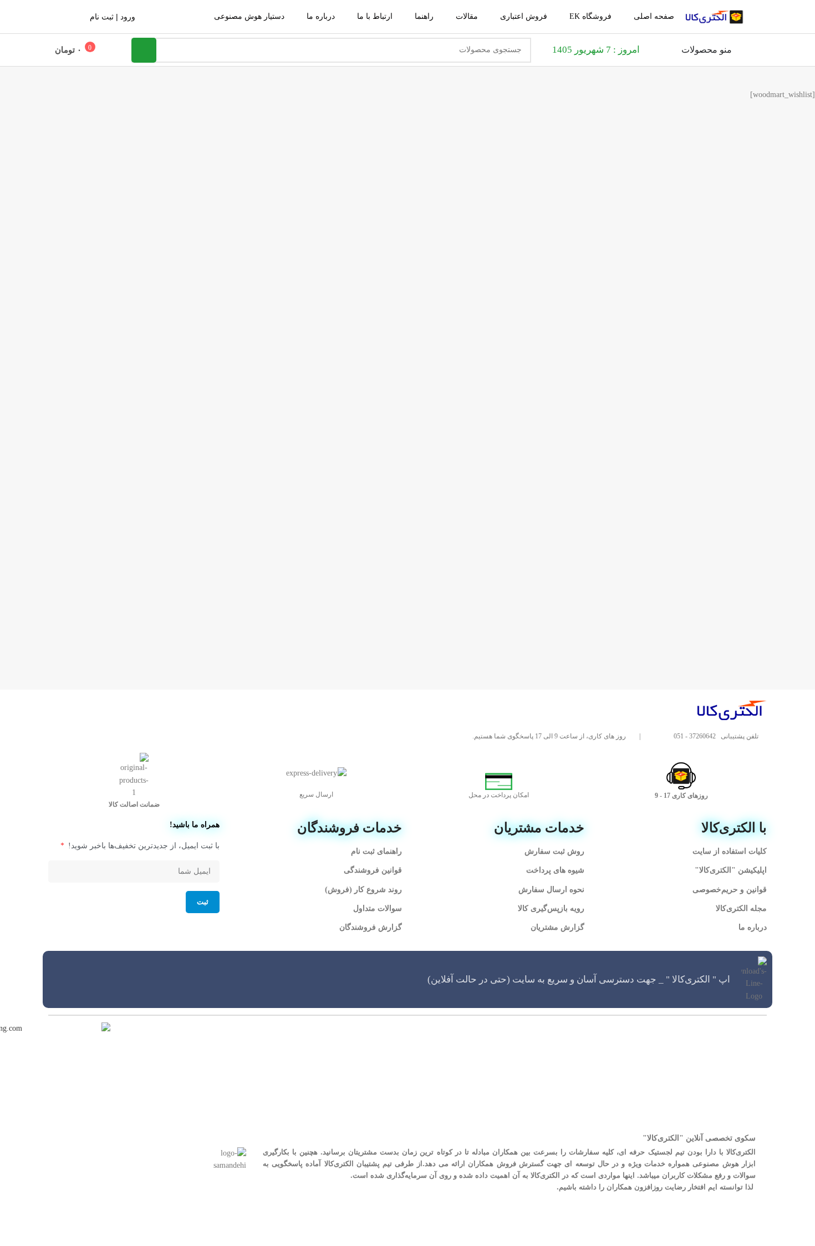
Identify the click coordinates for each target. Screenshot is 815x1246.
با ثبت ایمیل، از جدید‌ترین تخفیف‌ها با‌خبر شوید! (143, 846)
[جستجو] (143, 50)
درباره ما (321, 16)
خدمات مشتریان (539, 827)
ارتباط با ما (375, 16)
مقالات (467, 16)
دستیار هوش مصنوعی (249, 16)
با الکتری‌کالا (734, 827)
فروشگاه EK (590, 16)
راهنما (424, 16)
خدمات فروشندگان (349, 827)
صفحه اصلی (654, 16)
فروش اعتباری (523, 16)
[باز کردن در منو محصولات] (674, 50)
